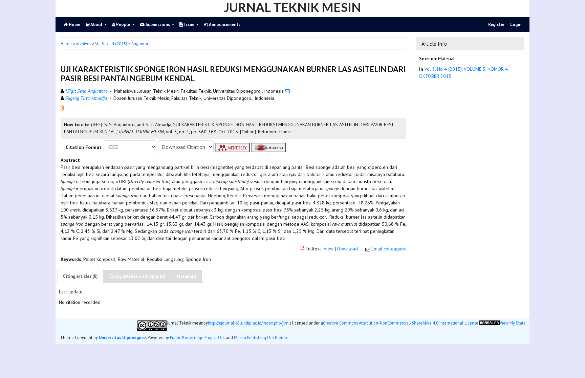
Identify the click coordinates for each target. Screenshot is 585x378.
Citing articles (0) (80, 276)
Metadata (186, 276)
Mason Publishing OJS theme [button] (260, 337)
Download (347, 249)
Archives (83, 43)
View (328, 249)
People (123, 24)
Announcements (224, 24)
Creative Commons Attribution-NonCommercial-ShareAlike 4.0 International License (400, 323)
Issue (189, 24)
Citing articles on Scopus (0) (137, 276)
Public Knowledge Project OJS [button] (197, 337)
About (97, 24)
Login (515, 24)
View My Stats (512, 323)
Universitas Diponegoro (122, 337)
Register (496, 24)
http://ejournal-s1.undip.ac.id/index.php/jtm (248, 323)
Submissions (158, 24)
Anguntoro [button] (141, 43)
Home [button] (66, 43)
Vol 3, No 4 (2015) (111, 43)
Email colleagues (388, 249)
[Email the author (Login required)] (287, 91)
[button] (62, 108)
